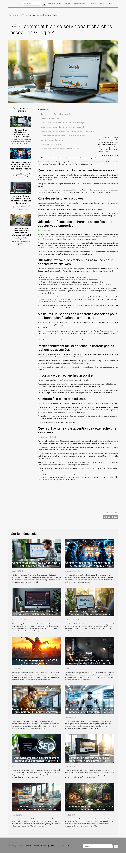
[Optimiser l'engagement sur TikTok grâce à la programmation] (36, 651)
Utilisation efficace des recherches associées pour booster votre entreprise (63, 123)
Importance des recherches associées (52, 140)
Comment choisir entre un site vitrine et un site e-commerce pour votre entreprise (89, 809)
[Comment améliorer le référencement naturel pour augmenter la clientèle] (36, 748)
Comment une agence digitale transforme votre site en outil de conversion (36, 809)
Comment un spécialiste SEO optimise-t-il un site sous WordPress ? (21, 133)
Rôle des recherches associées (50, 118)
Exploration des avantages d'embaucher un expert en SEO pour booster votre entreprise (36, 712)
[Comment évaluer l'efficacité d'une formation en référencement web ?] (20, 220)
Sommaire (44, 109)
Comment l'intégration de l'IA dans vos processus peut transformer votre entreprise (89, 712)
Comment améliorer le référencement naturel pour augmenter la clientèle (36, 759)
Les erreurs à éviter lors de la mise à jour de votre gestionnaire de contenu (21, 199)
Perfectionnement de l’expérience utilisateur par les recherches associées (63, 136)
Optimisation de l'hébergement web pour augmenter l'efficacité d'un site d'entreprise (89, 663)
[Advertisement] (78, 168)
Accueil (10, 15)
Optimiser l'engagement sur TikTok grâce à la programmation (36, 662)
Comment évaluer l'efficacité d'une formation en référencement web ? (21, 231)
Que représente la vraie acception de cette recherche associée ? (60, 149)
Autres (110, 4)
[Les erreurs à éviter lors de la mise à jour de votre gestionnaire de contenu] (20, 188)
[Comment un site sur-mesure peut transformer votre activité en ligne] (89, 748)
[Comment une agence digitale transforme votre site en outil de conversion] (36, 797)
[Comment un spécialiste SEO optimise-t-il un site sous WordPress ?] (20, 121)
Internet (93, 4)
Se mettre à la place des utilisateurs (51, 144)
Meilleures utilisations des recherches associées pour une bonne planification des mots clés (68, 131)
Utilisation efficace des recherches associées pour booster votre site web (62, 127)
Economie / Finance (54, 4)
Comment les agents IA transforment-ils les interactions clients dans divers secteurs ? (20, 166)
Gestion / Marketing (80, 4)
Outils (102, 4)
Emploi (67, 4)
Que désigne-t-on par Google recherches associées (56, 114)
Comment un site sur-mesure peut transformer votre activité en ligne (89, 759)
